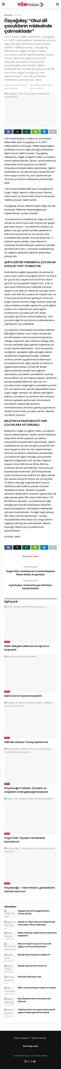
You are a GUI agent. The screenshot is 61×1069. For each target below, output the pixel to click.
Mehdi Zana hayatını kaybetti (23, 696)
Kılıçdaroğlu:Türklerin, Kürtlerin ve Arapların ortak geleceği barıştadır (26, 789)
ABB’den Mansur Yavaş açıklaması (26, 742)
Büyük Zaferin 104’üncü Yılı (32, 965)
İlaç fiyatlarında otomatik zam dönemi (34, 1000)
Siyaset (18, 15)
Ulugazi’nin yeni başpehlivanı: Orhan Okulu (34, 912)
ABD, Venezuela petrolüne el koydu (37, 987)
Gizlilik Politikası (38, 1038)
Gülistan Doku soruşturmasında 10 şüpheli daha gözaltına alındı (36, 1011)
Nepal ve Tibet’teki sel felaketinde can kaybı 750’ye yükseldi (36, 923)
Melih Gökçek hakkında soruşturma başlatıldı (37, 934)
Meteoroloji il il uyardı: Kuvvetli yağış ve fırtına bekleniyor (34, 945)
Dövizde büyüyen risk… (30, 976)
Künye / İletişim (21, 1038)
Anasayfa (8, 15)
